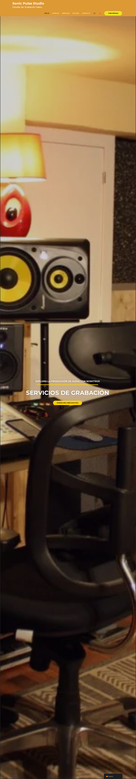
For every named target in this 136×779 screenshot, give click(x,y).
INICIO (46, 13)
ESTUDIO (76, 13)
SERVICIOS (66, 13)
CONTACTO (86, 13)
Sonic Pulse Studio (28, 3)
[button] (113, 13)
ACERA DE (55, 13)
